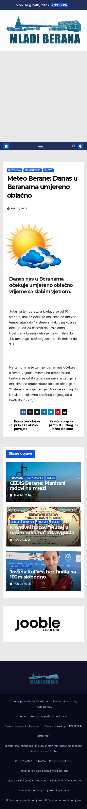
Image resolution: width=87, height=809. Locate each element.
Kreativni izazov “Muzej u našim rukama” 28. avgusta (42, 529)
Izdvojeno (14, 170)
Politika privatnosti (60, 761)
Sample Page (26, 790)
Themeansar (43, 706)
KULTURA (43, 522)
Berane (15, 522)
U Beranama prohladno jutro (24, 800)
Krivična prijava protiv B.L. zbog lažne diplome (61, 425)
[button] (73, 146)
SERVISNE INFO (32, 170)
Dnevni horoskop (55, 726)
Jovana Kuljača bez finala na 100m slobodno (43, 574)
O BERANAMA (23, 761)
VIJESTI (48, 170)
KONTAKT (43, 736)
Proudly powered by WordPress (30, 701)
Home (23, 716)
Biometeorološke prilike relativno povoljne (27, 425)
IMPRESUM (75, 726)
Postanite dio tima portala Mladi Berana (43, 770)
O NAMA (40, 761)
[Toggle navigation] (40, 146)
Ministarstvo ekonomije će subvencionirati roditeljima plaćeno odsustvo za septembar (43, 748)
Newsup (68, 701)
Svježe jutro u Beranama (53, 790)
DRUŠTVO (28, 522)
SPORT (14, 566)
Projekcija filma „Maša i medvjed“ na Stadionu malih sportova (43, 780)
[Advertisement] (43, 96)
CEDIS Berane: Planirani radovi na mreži (37, 485)
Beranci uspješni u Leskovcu (49, 716)
